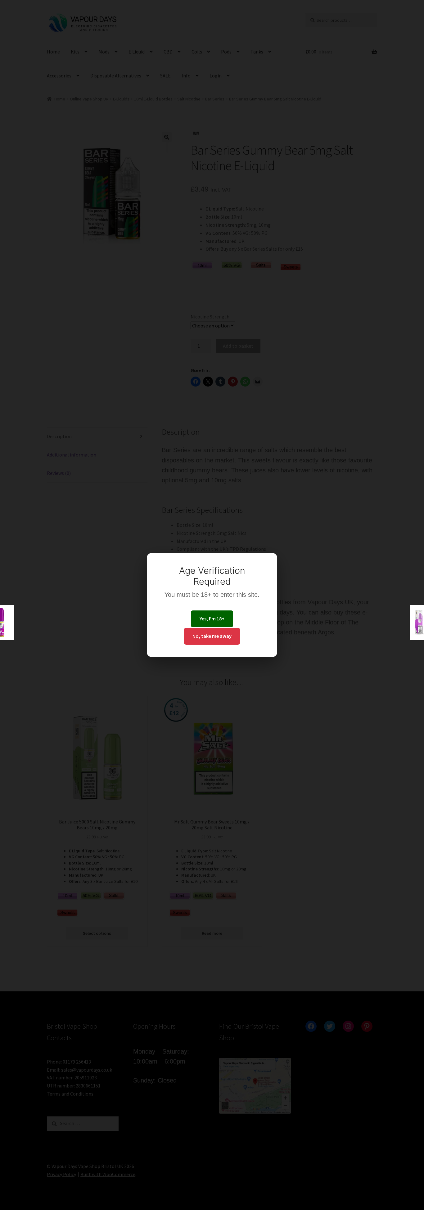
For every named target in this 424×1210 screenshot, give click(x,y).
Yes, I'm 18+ (212, 618)
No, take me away (212, 636)
